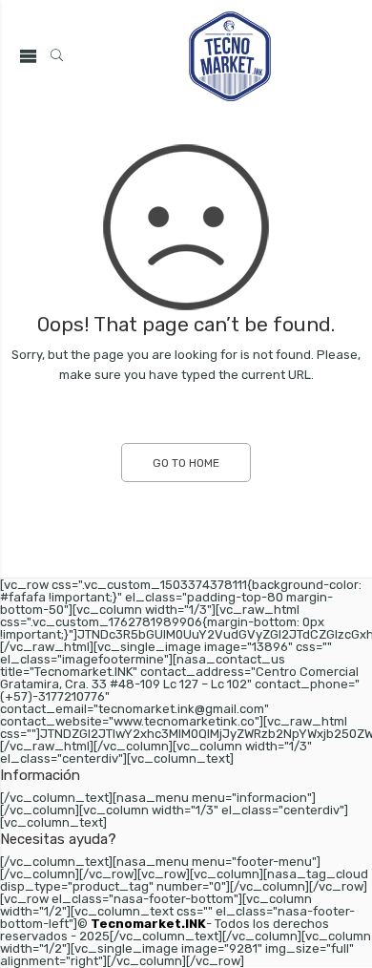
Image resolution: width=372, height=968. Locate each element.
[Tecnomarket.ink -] (229, 56)
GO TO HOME (186, 463)
